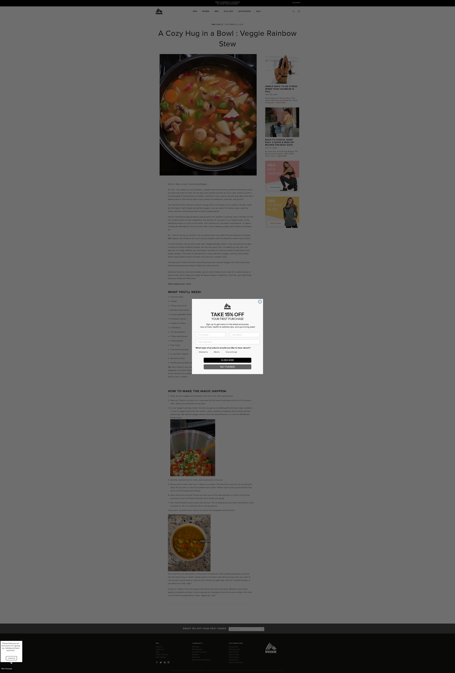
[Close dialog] (260, 301)
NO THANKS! (227, 366)
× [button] (21, 639)
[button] (14, 669)
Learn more (11, 658)
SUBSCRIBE (227, 360)
